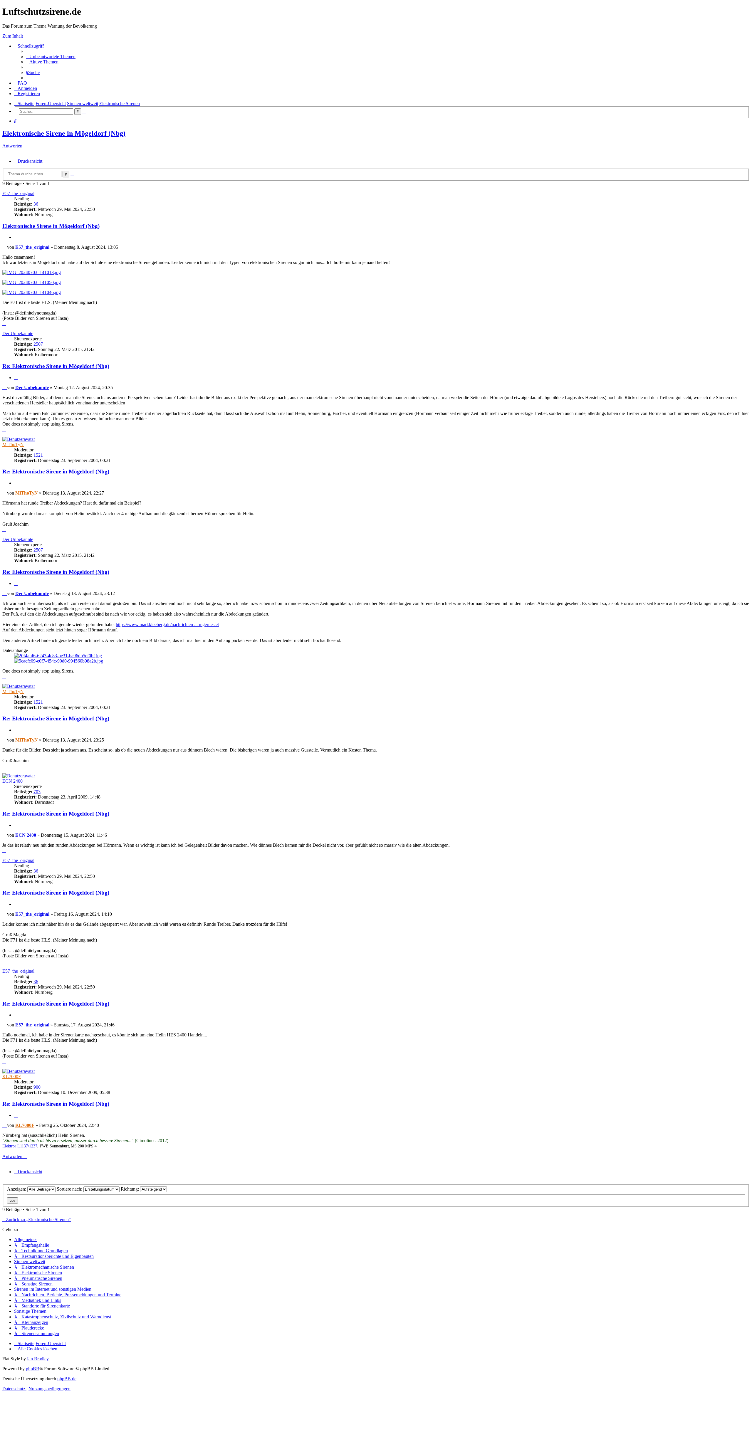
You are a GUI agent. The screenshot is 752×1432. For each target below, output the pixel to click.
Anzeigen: (17, 1188)
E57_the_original (18, 193)
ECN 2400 (12, 781)
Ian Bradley (38, 1358)
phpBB (32, 1368)
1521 (38, 455)
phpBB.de (66, 1378)
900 (37, 1087)
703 (37, 791)
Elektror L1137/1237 (19, 1146)
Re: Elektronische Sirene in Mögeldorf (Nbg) (55, 366)
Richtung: (130, 1188)
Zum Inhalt (12, 35)
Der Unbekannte (17, 333)
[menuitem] (50, 56)
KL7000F (11, 1076)
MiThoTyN (13, 444)
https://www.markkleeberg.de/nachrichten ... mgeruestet (167, 624)
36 (35, 203)
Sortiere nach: (70, 1188)
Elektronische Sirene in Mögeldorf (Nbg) (63, 133)
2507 (38, 344)
